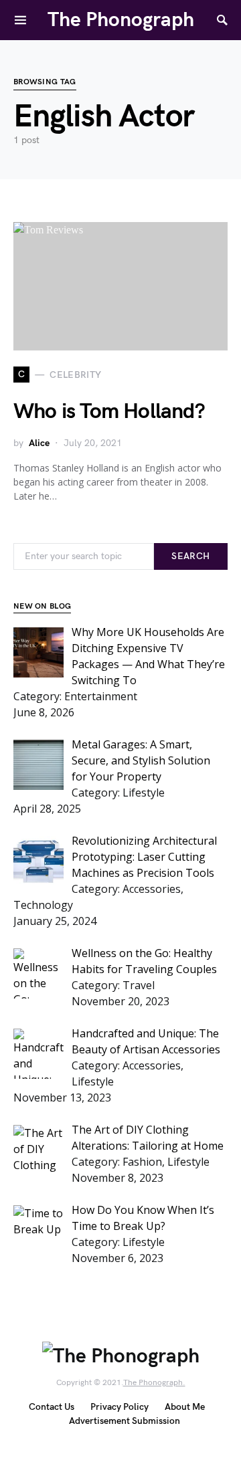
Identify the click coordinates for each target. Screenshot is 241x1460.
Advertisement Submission (124, 1421)
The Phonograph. (154, 1383)
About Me (185, 1407)
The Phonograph (121, 20)
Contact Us (51, 1407)
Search (190, 556)
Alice (39, 443)
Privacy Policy (119, 1407)
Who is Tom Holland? (109, 412)
